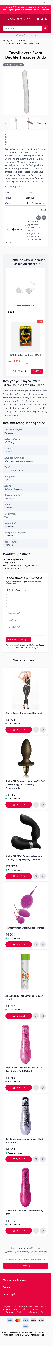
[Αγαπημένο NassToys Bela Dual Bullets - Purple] (36, 944)
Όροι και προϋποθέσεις (16, 1312)
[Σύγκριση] (44, 217)
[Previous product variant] (27, 270)
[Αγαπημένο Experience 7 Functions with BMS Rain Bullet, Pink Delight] (36, 1088)
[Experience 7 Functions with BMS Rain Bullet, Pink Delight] (25, 1044)
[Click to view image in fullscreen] (25, 92)
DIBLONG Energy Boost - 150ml (25, 355)
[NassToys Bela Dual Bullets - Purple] (25, 904)
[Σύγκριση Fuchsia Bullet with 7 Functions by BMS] (43, 1231)
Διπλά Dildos (24, 41)
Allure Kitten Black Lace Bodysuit (23, 712)
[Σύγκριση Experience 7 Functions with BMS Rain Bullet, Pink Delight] (43, 1088)
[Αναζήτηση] (45, 28)
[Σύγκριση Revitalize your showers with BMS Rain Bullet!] (43, 1159)
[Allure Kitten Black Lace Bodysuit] (25, 690)
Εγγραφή (25, 1265)
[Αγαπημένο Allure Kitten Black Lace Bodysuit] (36, 730)
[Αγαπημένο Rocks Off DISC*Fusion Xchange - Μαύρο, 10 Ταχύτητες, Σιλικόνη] (36, 876)
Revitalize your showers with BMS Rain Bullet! (24, 1140)
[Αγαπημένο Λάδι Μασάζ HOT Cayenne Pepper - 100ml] (36, 1016)
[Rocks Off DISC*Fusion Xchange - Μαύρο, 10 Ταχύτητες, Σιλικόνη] (25, 833)
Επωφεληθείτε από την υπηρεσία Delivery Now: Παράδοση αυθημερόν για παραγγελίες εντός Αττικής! (25, 8)
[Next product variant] (27, 315)
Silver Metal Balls (25, 305)
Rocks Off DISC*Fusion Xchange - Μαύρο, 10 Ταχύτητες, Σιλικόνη (23, 858)
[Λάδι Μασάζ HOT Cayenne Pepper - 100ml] (25, 972)
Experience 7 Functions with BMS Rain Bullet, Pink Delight (23, 1069)
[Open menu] (4, 18)
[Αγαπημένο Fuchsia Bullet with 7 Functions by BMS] (36, 1231)
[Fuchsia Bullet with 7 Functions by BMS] (25, 1187)
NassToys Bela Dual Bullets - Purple (24, 927)
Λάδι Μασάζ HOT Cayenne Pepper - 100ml (24, 997)
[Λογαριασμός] (42, 19)
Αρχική (6, 41)
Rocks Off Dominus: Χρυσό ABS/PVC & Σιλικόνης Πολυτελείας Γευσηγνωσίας (25, 785)
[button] (25, 1280)
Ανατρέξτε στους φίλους (13, 65)
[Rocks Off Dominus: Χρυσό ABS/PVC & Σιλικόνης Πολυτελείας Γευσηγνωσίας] (25, 758)
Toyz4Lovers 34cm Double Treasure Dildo (22, 43)
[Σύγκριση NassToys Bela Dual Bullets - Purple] (43, 944)
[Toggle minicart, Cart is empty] (46, 19)
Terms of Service (27, 647)
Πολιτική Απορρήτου (36, 1312)
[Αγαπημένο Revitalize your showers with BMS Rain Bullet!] (36, 1159)
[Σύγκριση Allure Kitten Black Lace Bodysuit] (43, 730)
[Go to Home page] (19, 19)
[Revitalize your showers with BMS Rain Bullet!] (25, 1116)
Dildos (13, 41)
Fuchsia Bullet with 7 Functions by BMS (24, 1212)
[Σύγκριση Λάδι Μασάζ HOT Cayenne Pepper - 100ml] (43, 1016)
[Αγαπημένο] (38, 217)
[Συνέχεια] (45, 124)
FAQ (46, 2)
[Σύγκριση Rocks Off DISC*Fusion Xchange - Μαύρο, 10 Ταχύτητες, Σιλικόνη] (43, 876)
